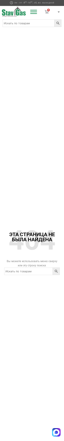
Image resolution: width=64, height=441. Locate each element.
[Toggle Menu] (33, 12)
